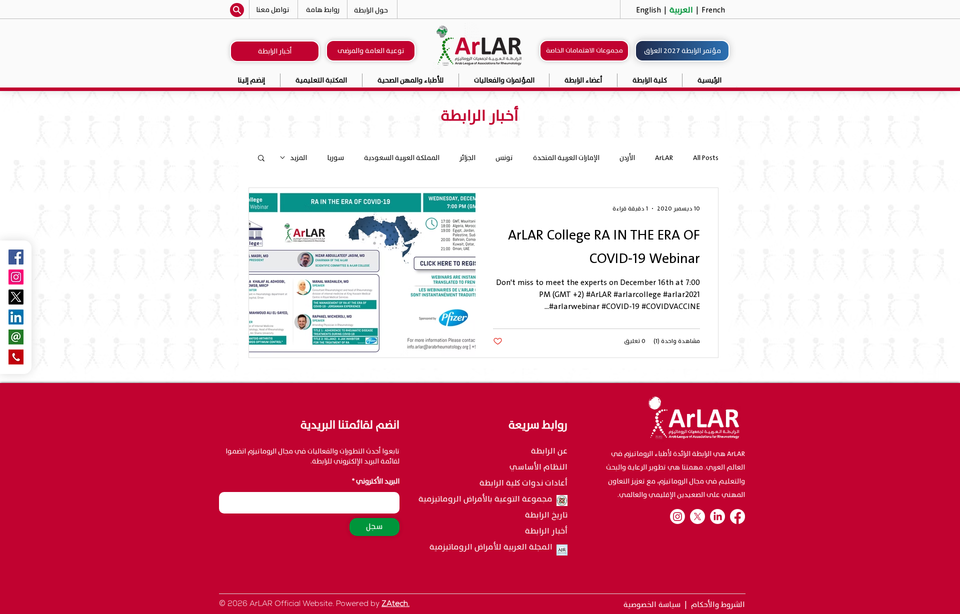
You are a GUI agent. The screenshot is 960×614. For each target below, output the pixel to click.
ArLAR (664, 158)
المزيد (298, 158)
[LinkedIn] (717, 516)
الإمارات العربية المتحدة (566, 158)
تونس (504, 158)
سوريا (335, 158)
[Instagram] (16, 277)
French (712, 10)
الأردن (627, 158)
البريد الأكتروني (378, 481)
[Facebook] (737, 516)
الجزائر (468, 158)
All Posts (705, 158)
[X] (697, 516)
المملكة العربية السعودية (402, 158)
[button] (504, 80)
